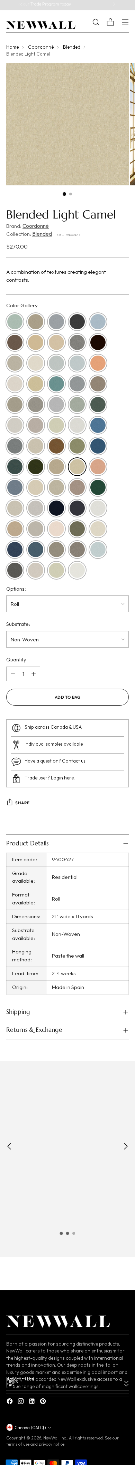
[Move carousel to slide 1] (61, 1233)
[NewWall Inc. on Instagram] (21, 1402)
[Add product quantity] (33, 674)
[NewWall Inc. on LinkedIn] (32, 1402)
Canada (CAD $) (30, 1427)
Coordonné (41, 47)
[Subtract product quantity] (13, 674)
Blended (71, 47)
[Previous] (21, 6)
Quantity (16, 659)
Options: (16, 588)
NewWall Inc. (55, 1437)
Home (12, 47)
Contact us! (74, 761)
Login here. (63, 778)
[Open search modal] (101, 22)
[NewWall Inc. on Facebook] (10, 1402)
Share (22, 802)
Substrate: (18, 624)
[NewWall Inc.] (40, 25)
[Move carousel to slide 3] (73, 1233)
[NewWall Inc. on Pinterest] (43, 1402)
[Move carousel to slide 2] (67, 1233)
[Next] (114, 6)
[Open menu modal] (125, 22)
